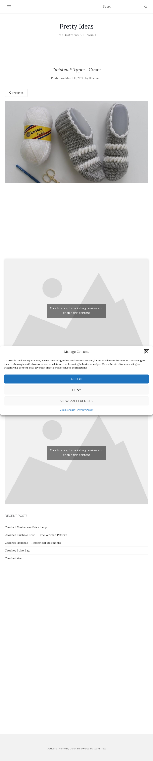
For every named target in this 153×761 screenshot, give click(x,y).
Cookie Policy (67, 409)
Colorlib (74, 748)
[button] (146, 351)
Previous (17, 93)
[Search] (145, 7)
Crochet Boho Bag (17, 550)
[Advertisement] (76, 225)
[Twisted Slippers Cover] (76, 142)
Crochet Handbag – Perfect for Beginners (33, 543)
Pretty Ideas (76, 26)
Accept (77, 379)
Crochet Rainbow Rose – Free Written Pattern (36, 535)
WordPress (100, 748)
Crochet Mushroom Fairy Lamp (26, 527)
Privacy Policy (85, 409)
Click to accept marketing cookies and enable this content (76, 310)
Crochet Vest (14, 558)
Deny (76, 390)
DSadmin (94, 78)
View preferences (76, 401)
